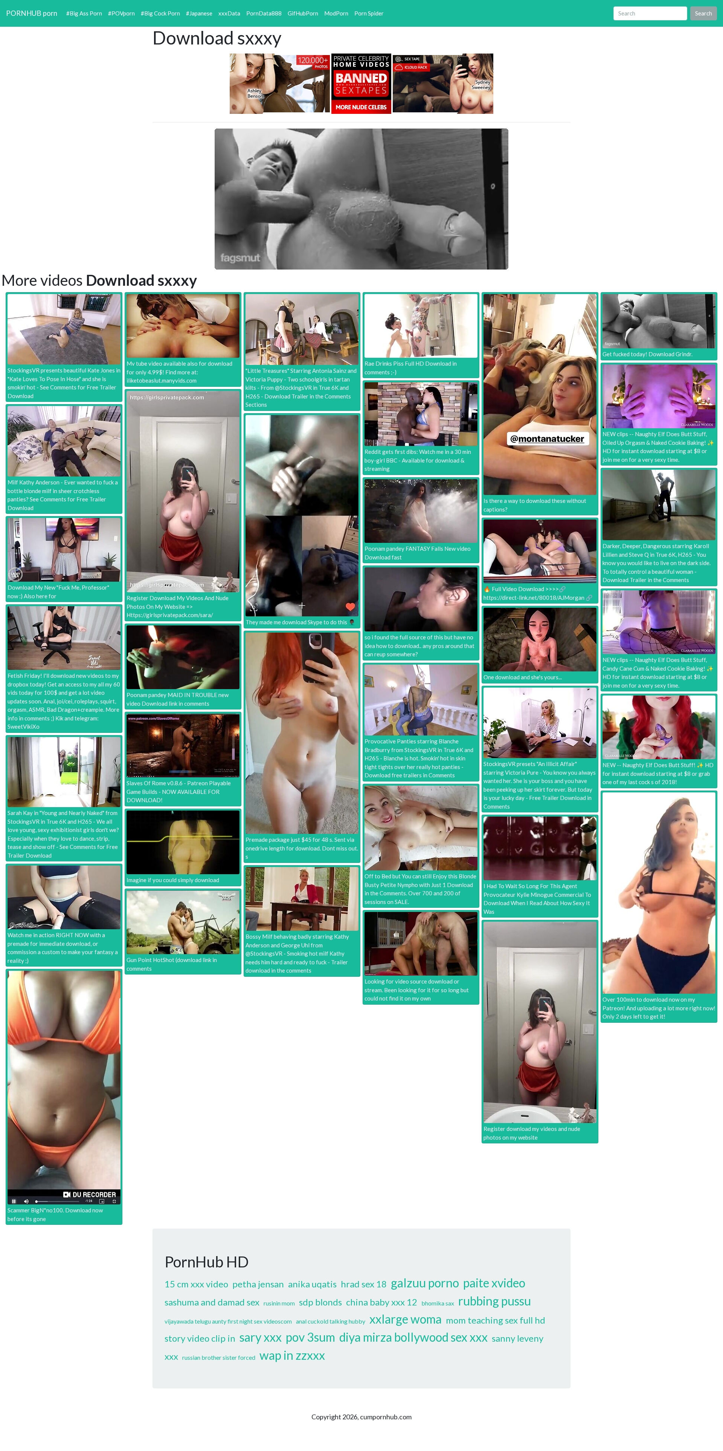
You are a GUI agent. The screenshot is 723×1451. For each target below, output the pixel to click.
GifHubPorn (303, 13)
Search (703, 13)
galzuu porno (425, 1282)
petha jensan (258, 1283)
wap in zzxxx (292, 1355)
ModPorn (336, 13)
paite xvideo (494, 1282)
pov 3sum (310, 1337)
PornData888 (264, 13)
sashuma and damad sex (212, 1301)
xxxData (229, 13)
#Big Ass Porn (84, 13)
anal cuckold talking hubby (330, 1321)
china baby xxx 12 (381, 1301)
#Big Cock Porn (160, 13)
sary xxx (260, 1337)
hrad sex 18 (364, 1283)
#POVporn (121, 13)
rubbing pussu (494, 1300)
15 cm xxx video (196, 1283)
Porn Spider (369, 13)
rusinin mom (279, 1303)
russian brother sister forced (218, 1357)
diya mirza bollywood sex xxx (413, 1337)
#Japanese (199, 13)
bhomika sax (437, 1303)
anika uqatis (312, 1283)
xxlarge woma (405, 1319)
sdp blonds (320, 1301)
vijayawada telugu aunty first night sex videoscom (228, 1321)
